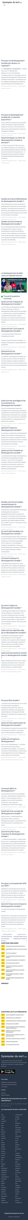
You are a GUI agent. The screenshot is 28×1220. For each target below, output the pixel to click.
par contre (18, 1179)
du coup (3, 1153)
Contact (3, 1093)
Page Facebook (5, 1095)
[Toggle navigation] (4, 5)
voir (2, 1140)
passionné (4, 1196)
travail (17, 1125)
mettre (3, 1119)
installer (3, 1138)
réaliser (3, 1164)
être (16, 1121)
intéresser (17, 1155)
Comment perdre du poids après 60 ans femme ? (15, 956)
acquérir (17, 1192)
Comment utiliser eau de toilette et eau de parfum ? (20, 939)
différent (17, 1159)
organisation (4, 1202)
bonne (3, 1157)
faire (2, 1114)
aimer (16, 1140)
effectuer (3, 1175)
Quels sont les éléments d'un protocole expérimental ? (15, 970)
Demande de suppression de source (10, 86)
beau (16, 1175)
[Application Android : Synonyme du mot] (8, 1071)
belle (2, 1166)
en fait (17, 1138)
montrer (3, 1149)
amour (3, 1134)
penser (3, 1183)
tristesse (3, 1189)
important (18, 1130)
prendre (3, 1132)
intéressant (4, 1168)
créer (2, 1127)
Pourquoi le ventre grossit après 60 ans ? (15, 946)
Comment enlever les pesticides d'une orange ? (15, 978)
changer (17, 1153)
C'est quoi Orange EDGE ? (12, 1041)
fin (16, 1151)
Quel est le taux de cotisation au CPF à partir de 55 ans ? (15, 1035)
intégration (4, 1170)
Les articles (4, 1086)
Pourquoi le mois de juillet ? (12, 1024)
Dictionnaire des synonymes (9, 1084)
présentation (18, 1157)
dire (16, 1134)
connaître (3, 1172)
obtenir (3, 1144)
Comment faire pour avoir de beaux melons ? (6, 939)
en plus (3, 1117)
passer (17, 1189)
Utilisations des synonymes (8, 1082)
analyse (17, 1144)
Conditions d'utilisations (14, 1216)
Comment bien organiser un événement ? (16, 960)
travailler (3, 1187)
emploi (17, 1177)
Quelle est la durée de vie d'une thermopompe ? (13, 1031)
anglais (17, 1117)
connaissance (5, 1177)
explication (18, 1181)
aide (2, 1159)
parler (2, 1181)
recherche (3, 1179)
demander (18, 1127)
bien (2, 1130)
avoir (2, 1123)
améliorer (17, 1187)
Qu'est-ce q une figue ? (11, 953)
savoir (17, 1147)
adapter (3, 1198)
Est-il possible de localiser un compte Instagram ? (14, 974)
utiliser (3, 1147)
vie (2, 1162)
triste (2, 1185)
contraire (3, 1121)
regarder (17, 1185)
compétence (18, 1202)
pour (2, 1125)
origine (3, 1151)
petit (16, 1142)
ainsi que (3, 1194)
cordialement (18, 1114)
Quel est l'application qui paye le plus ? (15, 1015)
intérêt (17, 1194)
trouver (3, 1136)
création (3, 1192)
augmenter (18, 1136)
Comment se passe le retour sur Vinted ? (15, 1038)
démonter (17, 1172)
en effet (17, 1119)
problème (17, 1123)
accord (17, 1200)
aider (16, 1162)
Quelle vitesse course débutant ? (13, 1018)
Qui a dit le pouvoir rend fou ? (13, 963)
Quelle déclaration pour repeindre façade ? (16, 1021)
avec (16, 1183)
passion (3, 1200)
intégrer (17, 1170)
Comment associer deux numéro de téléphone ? (14, 966)
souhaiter (17, 1164)
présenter (17, 1168)
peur (16, 1196)
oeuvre (3, 1155)
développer (18, 1149)
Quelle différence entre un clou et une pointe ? (16, 950)
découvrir (17, 1166)
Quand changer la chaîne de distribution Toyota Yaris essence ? (15, 1027)
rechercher (18, 1198)
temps (3, 1142)
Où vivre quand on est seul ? (12, 1044)
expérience (18, 1132)
